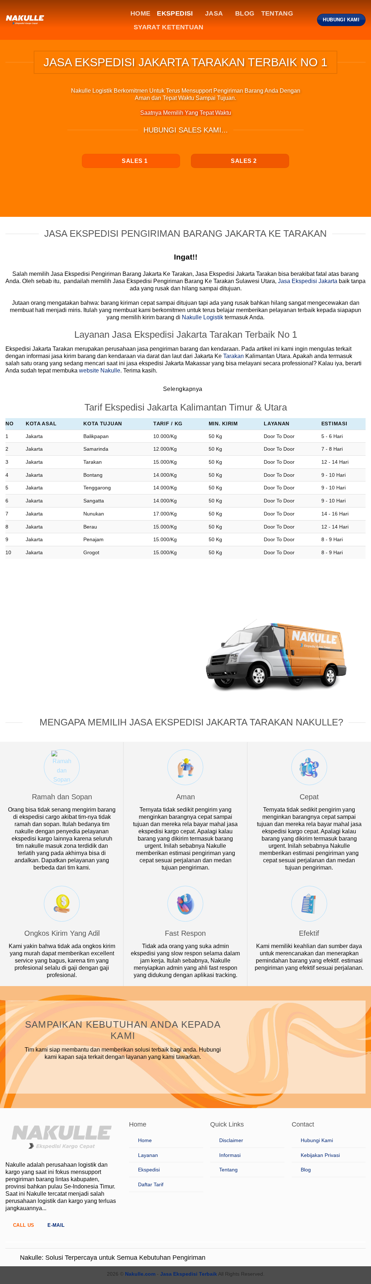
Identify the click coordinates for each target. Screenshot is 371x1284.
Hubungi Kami (317, 1140)
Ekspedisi (175, 13)
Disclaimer (231, 1140)
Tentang (277, 13)
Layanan (148, 1155)
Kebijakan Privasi (320, 1155)
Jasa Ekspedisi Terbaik (188, 1274)
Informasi (230, 1155)
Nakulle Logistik (202, 317)
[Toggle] (12, 1258)
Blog (244, 13)
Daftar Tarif (150, 1184)
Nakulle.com (140, 1274)
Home (140, 13)
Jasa (214, 13)
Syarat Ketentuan (169, 27)
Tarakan (233, 356)
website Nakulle (99, 370)
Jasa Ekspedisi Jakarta (307, 281)
